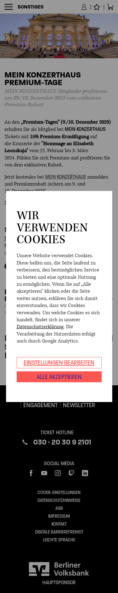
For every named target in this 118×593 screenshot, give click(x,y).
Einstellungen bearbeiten (59, 362)
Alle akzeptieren (59, 377)
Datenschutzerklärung (40, 326)
